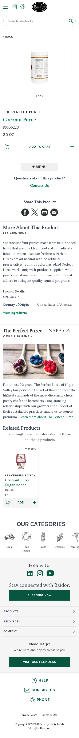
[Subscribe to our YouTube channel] (50, 575)
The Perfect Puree (22, 331)
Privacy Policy (28, 714)
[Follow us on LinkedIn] (30, 575)
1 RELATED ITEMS (14, 233)
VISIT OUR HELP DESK (39, 662)
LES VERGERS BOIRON (20, 475)
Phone (43, 699)
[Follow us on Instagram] (40, 575)
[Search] (71, 21)
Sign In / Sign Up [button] (22, 6)
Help (43, 680)
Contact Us (39, 185)
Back (9, 36)
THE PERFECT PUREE (22, 112)
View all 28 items (16, 336)
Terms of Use (49, 714)
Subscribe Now (39, 595)
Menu (41, 166)
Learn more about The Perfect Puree (46, 417)
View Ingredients (15, 313)
